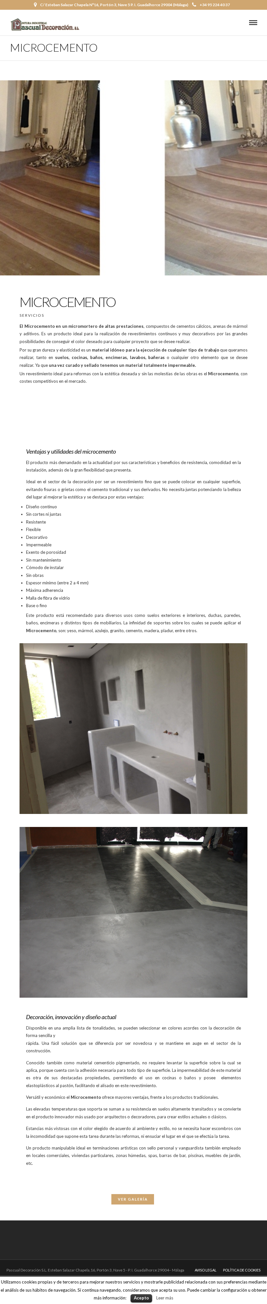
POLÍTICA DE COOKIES (241, 1270)
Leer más (164, 1297)
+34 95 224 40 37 (215, 4)
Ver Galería (133, 1199)
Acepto (141, 1297)
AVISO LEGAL (206, 1270)
